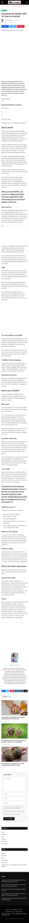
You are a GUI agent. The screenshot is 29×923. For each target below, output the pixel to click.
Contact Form (4, 843)
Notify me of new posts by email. (12, 814)
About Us (3, 853)
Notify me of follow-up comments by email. (14, 811)
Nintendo (3, 839)
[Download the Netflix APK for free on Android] (14, 38)
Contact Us (4, 855)
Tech (2, 836)
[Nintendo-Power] (14, 2)
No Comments (6, 22)
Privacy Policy (4, 862)
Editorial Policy (4, 860)
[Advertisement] (14, 65)
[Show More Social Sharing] (26, 26)
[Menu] (2, 2)
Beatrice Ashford (9, 20)
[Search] (27, 2)
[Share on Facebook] (5, 26)
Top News (4, 10)
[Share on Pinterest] (21, 26)
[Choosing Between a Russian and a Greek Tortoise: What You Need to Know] (14, 754)
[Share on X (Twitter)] (13, 26)
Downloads (4, 841)
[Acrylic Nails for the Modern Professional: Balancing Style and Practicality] (14, 707)
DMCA (2, 858)
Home (2, 832)
